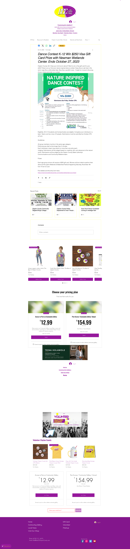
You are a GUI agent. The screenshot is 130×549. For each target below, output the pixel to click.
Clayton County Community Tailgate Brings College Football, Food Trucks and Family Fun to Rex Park (40, 209)
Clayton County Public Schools (59, 40)
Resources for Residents (43, 40)
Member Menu (68, 33)
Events (75, 33)
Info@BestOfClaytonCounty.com (41, 540)
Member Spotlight (58, 33)
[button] (120, 0)
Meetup (66, 528)
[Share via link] (49, 177)
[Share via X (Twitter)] (42, 177)
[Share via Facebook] (38, 177)
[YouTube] (94, 541)
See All (99, 190)
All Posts (32, 40)
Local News (32, 528)
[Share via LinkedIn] (46, 177)
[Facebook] (39, 46)
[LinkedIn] (50, 46)
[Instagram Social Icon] (86, 541)
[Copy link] (54, 46)
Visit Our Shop (33, 531)
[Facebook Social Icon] (82, 541)
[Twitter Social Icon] (90, 541)
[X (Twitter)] (43, 46)
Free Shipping (31, 274)
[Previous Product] (31, 451)
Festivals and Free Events (76, 40)
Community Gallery (65, 370)
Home (65, 367)
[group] (65, 263)
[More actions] (93, 50)
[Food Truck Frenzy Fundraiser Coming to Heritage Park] (90, 200)
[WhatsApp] (46, 46)
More (86, 40)
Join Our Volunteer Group (65, 31)
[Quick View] (60, 256)
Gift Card (66, 522)
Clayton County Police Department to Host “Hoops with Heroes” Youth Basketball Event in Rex (66, 209)
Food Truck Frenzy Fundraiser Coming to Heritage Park (90, 209)
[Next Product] (100, 256)
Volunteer (66, 525)
